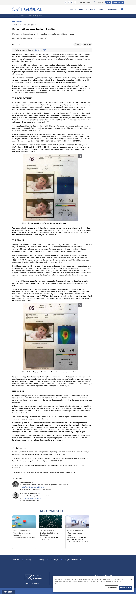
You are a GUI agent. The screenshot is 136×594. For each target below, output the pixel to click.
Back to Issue (17, 21)
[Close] (131, 579)
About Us (54, 560)
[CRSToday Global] (27, 9)
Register (8, 592)
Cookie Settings (112, 587)
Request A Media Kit (73, 560)
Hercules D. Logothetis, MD (30, 493)
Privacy (16, 560)
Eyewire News (112, 9)
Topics (71, 9)
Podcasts (89, 9)
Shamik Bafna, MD (27, 482)
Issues (81, 9)
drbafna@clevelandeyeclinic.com (33, 487)
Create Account (118, 2)
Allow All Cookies (125, 587)
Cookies (40, 560)
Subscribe (99, 2)
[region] (93, 584)
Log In (108, 2)
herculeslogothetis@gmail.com (32, 498)
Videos (100, 9)
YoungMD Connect (85, 2)
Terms (28, 560)
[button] (19, 448)
